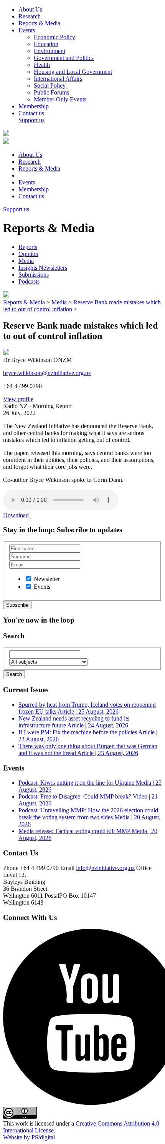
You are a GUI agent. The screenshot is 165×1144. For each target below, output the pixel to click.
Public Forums (51, 92)
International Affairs (58, 78)
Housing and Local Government (73, 71)
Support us (31, 120)
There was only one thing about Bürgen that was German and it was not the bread (87, 749)
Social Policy (50, 85)
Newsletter (47, 579)
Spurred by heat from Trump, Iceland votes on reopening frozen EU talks (87, 708)
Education (46, 44)
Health (42, 64)
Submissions (33, 274)
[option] (28, 578)
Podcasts (29, 281)
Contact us (31, 113)
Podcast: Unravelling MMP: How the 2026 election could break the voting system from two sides (89, 817)
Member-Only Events (60, 99)
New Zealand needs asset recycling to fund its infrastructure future (73, 722)
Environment (49, 51)
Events (26, 30)
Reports (27, 247)
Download (16, 515)
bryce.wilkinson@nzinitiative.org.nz (47, 373)
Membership (33, 106)
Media (26, 260)
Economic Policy (54, 37)
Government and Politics (64, 58)
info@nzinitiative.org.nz (105, 868)
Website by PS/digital (29, 1137)
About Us (30, 9)
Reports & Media (39, 23)
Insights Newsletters (42, 267)
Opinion (28, 254)
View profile (18, 399)
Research (29, 16)
